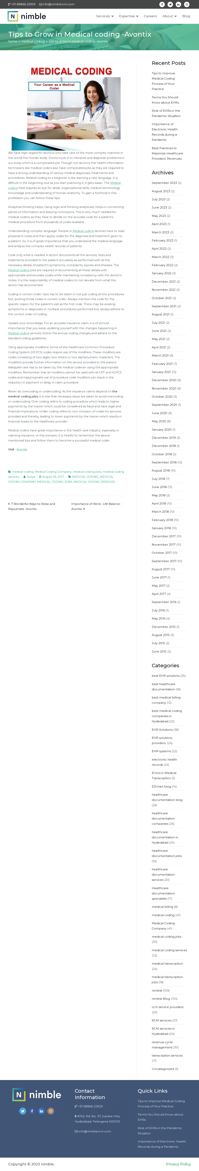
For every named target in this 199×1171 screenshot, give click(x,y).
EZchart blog (161, 786)
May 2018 (159, 495)
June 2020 (159, 413)
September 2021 (164, 306)
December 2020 (164, 380)
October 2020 (162, 396)
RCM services (161, 1020)
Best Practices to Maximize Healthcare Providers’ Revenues (167, 153)
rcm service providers (167, 1007)
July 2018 (158, 479)
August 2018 (161, 470)
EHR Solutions (162, 729)
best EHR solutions (166, 676)
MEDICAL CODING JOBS (54, 482)
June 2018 (159, 487)
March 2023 (160, 232)
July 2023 (159, 199)
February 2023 (162, 240)
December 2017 (164, 536)
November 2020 (164, 388)
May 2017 (158, 586)
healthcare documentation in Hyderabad (165, 837)
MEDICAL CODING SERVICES (94, 482)
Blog (186, 16)
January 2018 (161, 528)
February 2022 (162, 265)
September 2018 (164, 462)
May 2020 (159, 421)
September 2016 (164, 602)
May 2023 (159, 216)
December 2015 (164, 627)
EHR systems (161, 751)
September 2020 (164, 405)
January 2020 (162, 429)
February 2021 (162, 364)
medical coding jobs (87, 471)
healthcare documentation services (163, 874)
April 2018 (159, 503)
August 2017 (161, 569)
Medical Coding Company (53, 471)
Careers (150, 16)
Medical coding (83, 231)
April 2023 (159, 224)
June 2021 (159, 331)
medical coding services (169, 950)
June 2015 (159, 651)
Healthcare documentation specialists (163, 893)
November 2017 (163, 544)
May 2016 (158, 618)
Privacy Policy (178, 1164)
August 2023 (161, 191)
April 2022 (159, 248)
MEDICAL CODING (85, 477)
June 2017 (159, 577)
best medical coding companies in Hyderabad (167, 716)
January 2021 (161, 372)
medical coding (23, 471)
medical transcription (167, 963)
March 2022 (160, 257)
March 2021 (160, 355)
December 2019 (164, 438)
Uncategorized (163, 1069)
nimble (157, 990)
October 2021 (162, 298)
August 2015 (161, 635)
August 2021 (161, 314)
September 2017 (164, 561)
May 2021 (158, 339)
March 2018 (160, 511)
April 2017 (159, 594)
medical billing (162, 907)
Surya (31, 477)
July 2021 (158, 323)
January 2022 (161, 273)
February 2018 (162, 520)
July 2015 (158, 643)
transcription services (167, 1055)
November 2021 (163, 290)
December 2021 (164, 281)
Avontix (22, 449)
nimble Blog (161, 998)
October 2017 (162, 553)
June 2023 (159, 207)
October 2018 (162, 454)
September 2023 (164, 183)
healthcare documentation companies (163, 818)
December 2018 (164, 446)
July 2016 (158, 610)
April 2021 (159, 347)
